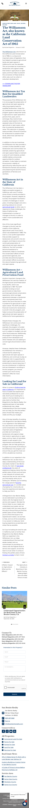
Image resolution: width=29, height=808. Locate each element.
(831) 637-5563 (9, 718)
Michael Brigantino (9, 47)
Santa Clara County (10, 779)
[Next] (24, 607)
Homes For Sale (9, 744)
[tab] (11, 624)
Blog (18, 23)
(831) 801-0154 (17, 635)
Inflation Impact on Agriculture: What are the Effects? (7, 567)
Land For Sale (8, 747)
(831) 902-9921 (19, 639)
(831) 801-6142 (17, 641)
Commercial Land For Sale (13, 739)
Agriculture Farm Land (9, 23)
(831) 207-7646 (20, 637)
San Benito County (10, 776)
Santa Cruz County (10, 784)
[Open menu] (26, 3)
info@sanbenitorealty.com (14, 724)
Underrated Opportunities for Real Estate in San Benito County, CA (14, 612)
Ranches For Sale (10, 750)
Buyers (23, 23)
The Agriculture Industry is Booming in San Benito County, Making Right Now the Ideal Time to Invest (21, 570)
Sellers (4, 24)
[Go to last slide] (4, 607)
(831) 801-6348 (20, 643)
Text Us (7, 721)
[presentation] (14, 599)
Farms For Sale (9, 742)
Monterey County (10, 782)
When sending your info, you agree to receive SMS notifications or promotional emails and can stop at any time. (15, 679)
